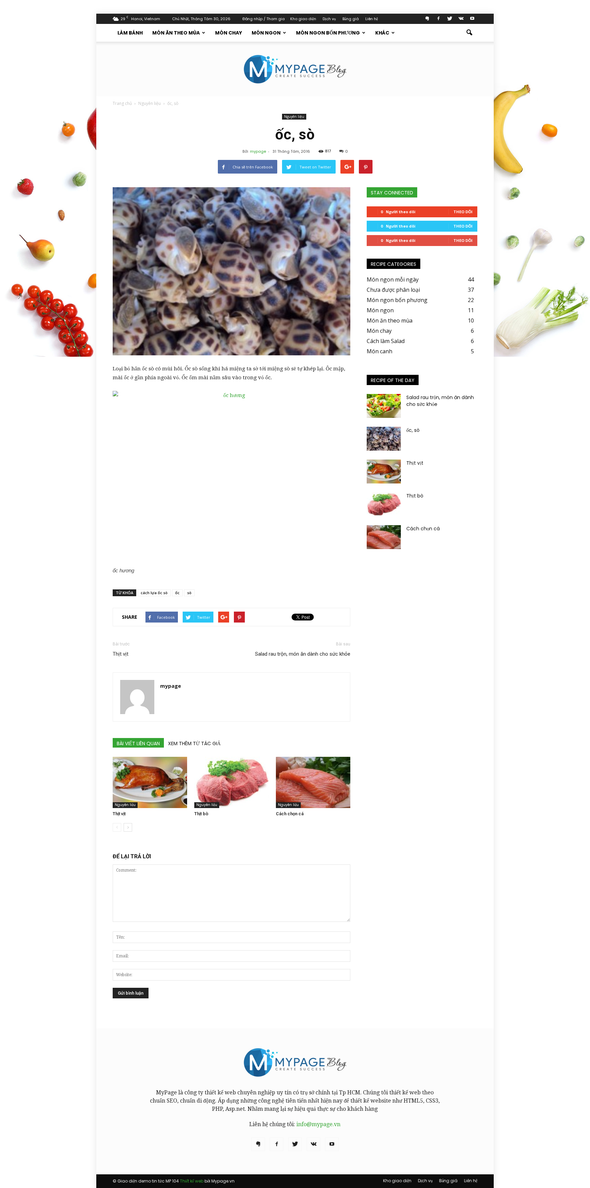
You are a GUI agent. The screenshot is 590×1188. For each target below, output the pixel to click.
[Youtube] (472, 18)
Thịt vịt (120, 654)
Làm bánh (130, 32)
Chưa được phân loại (393, 289)
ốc (177, 592)
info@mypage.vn (318, 1124)
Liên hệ (371, 19)
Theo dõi (463, 211)
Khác (382, 32)
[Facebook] (438, 18)
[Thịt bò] (231, 782)
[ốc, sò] (384, 439)
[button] (469, 33)
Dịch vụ (329, 19)
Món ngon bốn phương (328, 32)
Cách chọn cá (290, 813)
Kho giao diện (303, 19)
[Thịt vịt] (150, 782)
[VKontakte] (461, 18)
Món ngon (266, 32)
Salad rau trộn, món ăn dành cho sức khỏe (302, 654)
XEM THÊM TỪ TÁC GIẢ (194, 743)
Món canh (379, 351)
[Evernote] (427, 18)
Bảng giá (350, 19)
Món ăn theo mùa (176, 32)
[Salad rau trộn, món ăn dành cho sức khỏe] (384, 406)
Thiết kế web (191, 1181)
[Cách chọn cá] (313, 782)
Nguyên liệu (294, 116)
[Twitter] (450, 18)
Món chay (228, 32)
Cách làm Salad (386, 341)
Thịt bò (201, 813)
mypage (258, 151)
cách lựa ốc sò (154, 592)
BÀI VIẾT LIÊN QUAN (138, 743)
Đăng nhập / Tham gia (263, 19)
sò (189, 592)
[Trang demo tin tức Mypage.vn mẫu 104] (295, 69)
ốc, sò (413, 430)
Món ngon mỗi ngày (393, 279)
